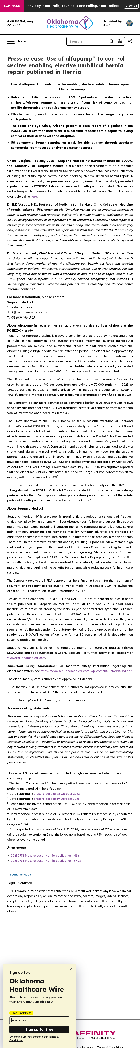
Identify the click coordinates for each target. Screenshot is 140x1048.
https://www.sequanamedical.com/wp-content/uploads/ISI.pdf (86, 671)
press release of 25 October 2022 (57, 793)
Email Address (21, 1013)
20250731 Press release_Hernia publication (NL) (45, 855)
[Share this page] (130, 41)
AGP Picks (12, 6)
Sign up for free (39, 1029)
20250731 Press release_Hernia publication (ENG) (46, 860)
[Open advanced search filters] (120, 41)
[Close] (71, 969)
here (34, 196)
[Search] (111, 41)
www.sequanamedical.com (26, 658)
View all (131, 5)
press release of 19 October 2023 (56, 799)
